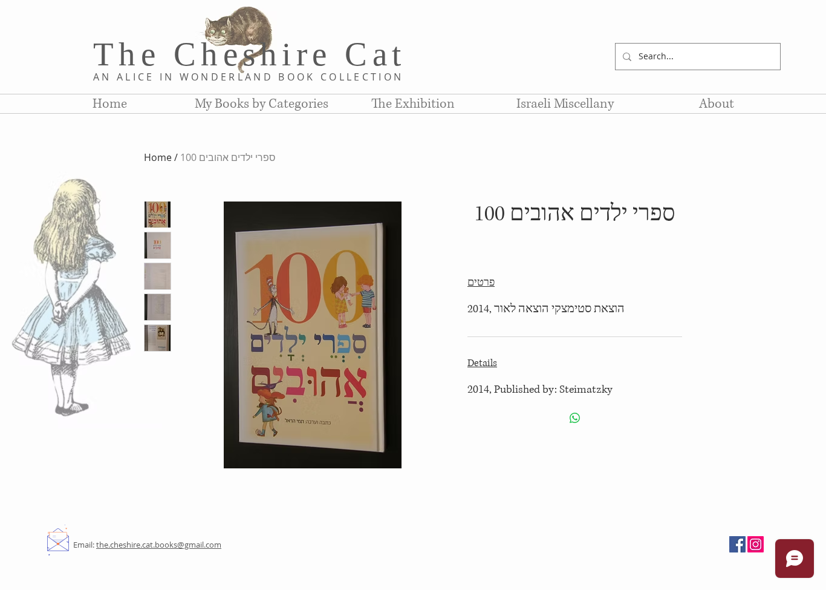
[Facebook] (737, 544)
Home (158, 157)
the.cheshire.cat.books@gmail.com (158, 544)
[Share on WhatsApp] (575, 418)
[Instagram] (755, 544)
